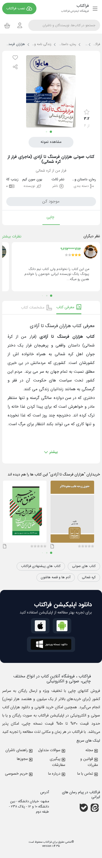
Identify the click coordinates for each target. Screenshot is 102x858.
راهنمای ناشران (16, 750)
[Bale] (84, 807)
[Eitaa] (95, 807)
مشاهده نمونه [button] (51, 142)
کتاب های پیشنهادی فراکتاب (41, 566)
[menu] (95, 8)
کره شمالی (89, 577)
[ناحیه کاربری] (20, 25)
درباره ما (54, 774)
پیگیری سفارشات (57, 762)
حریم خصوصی (16, 774)
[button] (15, 57)
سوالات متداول (49, 750)
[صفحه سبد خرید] (7, 25)
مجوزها (22, 759)
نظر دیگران (92, 236)
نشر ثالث (57, 179)
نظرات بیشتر (11, 236)
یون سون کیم (32, 179)
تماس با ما (85, 774)
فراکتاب (47, 842)
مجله (89, 750)
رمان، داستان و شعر (84, 179)
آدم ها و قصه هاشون (55, 577)
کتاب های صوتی (84, 566)
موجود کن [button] (51, 201)
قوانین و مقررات (89, 762)
